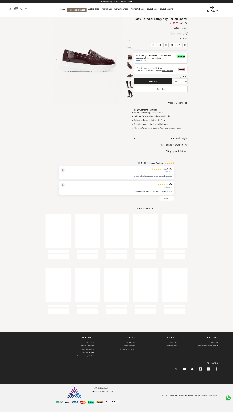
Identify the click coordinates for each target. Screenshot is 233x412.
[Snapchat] (192, 369)
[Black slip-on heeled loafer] (179, 33)
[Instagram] (208, 369)
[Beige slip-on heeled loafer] (173, 33)
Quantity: (183, 76)
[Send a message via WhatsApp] (228, 397)
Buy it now (161, 89)
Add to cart (153, 81)
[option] (87, 60)
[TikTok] (200, 369)
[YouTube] (184, 369)
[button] (56, 60)
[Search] (26, 9)
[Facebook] (216, 369)
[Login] (21, 9)
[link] (174, 251)
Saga (136, 109)
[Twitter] (176, 369)
